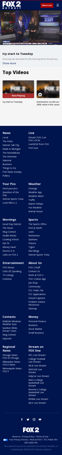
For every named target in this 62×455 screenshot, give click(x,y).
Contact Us (34, 271)
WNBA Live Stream (38, 399)
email (40, 419)
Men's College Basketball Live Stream (36, 382)
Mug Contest (9, 231)
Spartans (33, 239)
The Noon (8, 227)
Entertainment (13, 263)
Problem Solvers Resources (36, 303)
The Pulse (8, 141)
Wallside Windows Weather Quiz (12, 323)
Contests (7, 278)
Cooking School (11, 239)
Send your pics (10, 188)
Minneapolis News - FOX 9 (13, 370)
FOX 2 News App (37, 278)
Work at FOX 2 (35, 275)
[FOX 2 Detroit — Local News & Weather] (12, 5)
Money (33, 317)
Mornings (9, 219)
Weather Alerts (36, 196)
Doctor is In (9, 250)
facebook (21, 419)
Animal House (35, 211)
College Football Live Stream (36, 360)
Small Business (36, 332)
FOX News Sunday (12, 171)
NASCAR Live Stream (35, 371)
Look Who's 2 (10, 202)
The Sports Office (37, 224)
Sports (33, 219)
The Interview (10, 156)
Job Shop (33, 282)
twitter (28, 419)
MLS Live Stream (37, 402)
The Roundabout (11, 152)
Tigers (31, 247)
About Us (35, 263)
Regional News (9, 348)
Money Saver (9, 247)
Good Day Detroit (12, 224)
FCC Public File (35, 290)
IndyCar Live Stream (38, 376)
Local (5, 137)
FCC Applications (37, 294)
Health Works (9, 235)
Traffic (31, 199)
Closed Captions (36, 298)
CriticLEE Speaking (12, 271)
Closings (32, 188)
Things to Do (9, 168)
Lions (31, 231)
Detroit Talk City (11, 145)
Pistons (32, 243)
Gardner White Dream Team (10, 329)
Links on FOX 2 (10, 254)
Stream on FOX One (35, 348)
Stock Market (35, 328)
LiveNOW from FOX (38, 144)
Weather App (35, 192)
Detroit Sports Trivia (13, 198)
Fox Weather (35, 207)
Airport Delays (35, 203)
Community (34, 286)
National (7, 160)
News (6, 133)
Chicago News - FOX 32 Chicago (11, 356)
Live (31, 133)
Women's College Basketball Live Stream (37, 392)
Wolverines (34, 235)
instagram (34, 419)
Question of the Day (11, 194)
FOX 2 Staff (34, 267)
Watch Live (47, 5)
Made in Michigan (12, 148)
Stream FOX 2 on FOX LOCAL (37, 139)
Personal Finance (37, 321)
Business (7, 164)
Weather (34, 184)
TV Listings (8, 275)
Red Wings (33, 250)
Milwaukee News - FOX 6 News (12, 363)
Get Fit (6, 243)
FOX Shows (8, 267)
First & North (35, 227)
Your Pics (9, 184)
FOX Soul (33, 147)
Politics (6, 175)
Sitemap (32, 308)
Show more (9, 63)
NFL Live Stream (37, 355)
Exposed (7, 338)
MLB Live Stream (37, 365)
